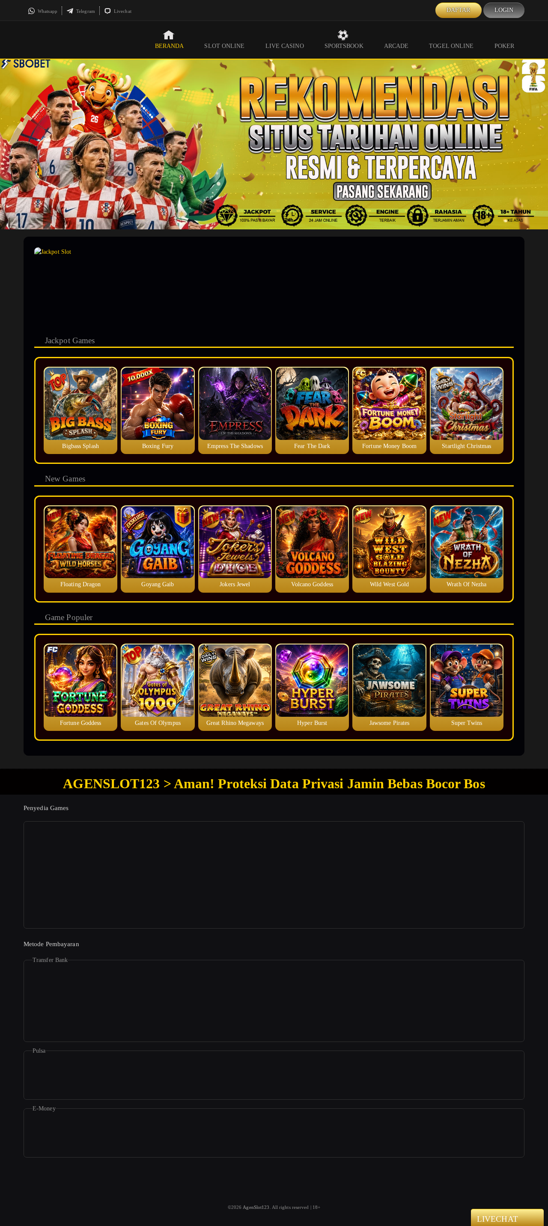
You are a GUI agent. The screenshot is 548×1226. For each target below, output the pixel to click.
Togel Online (451, 46)
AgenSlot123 (256, 1207)
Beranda (169, 46)
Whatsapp (46, 11)
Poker (504, 46)
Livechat (122, 11)
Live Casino (284, 46)
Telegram (85, 11)
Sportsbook (344, 46)
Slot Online (224, 46)
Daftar (459, 10)
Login (504, 10)
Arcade (396, 46)
